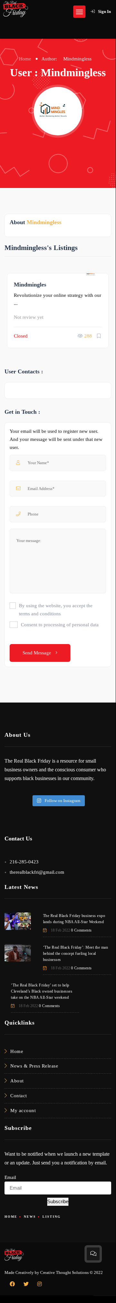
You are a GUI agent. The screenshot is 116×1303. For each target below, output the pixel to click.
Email (10, 1177)
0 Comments (81, 930)
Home (25, 58)
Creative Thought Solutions (64, 1272)
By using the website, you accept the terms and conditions (56, 609)
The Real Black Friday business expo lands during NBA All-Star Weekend (74, 918)
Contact (18, 1095)
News (30, 1216)
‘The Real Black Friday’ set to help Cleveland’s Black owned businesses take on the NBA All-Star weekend (41, 991)
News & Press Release (34, 1065)
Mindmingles (30, 284)
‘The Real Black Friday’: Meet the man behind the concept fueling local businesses (75, 953)
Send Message (37, 652)
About (17, 1080)
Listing (51, 1216)
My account (23, 1110)
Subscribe (57, 1201)
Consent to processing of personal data (60, 624)
